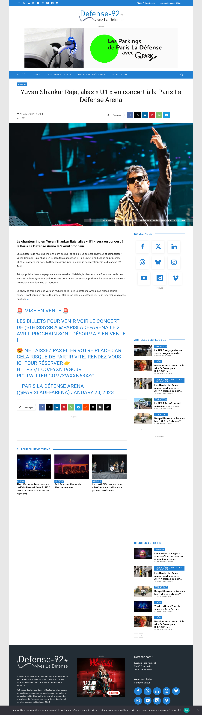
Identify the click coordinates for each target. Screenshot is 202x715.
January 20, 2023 (92, 392)
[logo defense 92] (101, 15)
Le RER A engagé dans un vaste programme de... (168, 352)
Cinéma (20, 481)
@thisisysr (38, 327)
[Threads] (33, 3)
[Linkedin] (28, 3)
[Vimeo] (57, 3)
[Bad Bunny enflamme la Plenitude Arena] (71, 466)
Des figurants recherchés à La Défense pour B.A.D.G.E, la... (169, 368)
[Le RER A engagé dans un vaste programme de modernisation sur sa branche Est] (143, 350)
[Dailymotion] (52, 3)
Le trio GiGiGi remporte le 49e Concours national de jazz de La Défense (107, 487)
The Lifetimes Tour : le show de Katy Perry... (167, 608)
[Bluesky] (38, 3)
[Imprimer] (100, 407)
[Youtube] (47, 3)
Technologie (161, 414)
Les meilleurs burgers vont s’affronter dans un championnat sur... (168, 556)
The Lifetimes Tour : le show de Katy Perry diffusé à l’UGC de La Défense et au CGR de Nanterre (33, 489)
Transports (160, 346)
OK (186, 710)
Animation (159, 549)
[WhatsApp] (159, 115)
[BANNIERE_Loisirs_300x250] (101, 677)
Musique (22, 83)
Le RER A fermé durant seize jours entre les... (167, 404)
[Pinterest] (152, 115)
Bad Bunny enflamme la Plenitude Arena (67, 486)
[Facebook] (19, 3)
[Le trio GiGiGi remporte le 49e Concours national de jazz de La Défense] (109, 466)
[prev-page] (136, 430)
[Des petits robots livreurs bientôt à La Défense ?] (143, 418)
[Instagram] (42, 3)
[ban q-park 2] (101, 48)
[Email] (93, 407)
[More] (174, 115)
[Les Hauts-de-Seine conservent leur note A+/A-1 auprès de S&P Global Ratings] (143, 383)
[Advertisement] (74, 426)
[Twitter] (23, 3)
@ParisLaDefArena (83, 327)
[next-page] (141, 430)
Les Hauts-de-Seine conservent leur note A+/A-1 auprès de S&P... (168, 388)
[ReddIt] (86, 407)
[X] (137, 115)
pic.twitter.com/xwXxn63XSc (56, 376)
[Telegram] (166, 115)
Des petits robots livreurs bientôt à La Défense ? (169, 420)
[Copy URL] (107, 407)
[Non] (198, 710)
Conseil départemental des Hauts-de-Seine (168, 380)
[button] (181, 75)
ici (28, 299)
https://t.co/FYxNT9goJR (49, 369)
